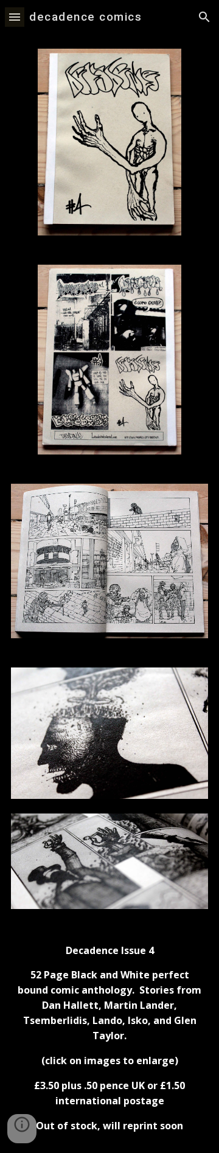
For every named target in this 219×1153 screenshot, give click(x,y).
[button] (14, 16)
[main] (109, 1038)
